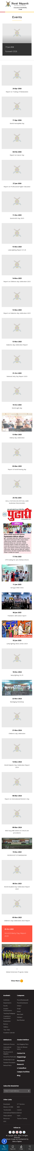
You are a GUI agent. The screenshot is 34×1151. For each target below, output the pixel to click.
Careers (19, 1110)
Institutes (6, 1000)
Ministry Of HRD (8, 1107)
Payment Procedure (9, 1062)
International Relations (10, 1112)
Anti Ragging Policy (22, 1044)
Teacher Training (22, 1118)
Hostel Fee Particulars (9, 1057)
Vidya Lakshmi (7, 1115)
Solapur (19, 1005)
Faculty (5, 1005)
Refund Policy (7, 1065)
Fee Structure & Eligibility (8, 1053)
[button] (4, 1141)
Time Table (6, 1030)
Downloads (6, 1104)
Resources (6, 1118)
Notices (5, 1024)
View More (15, 981)
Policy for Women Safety (22, 1048)
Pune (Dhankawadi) (22, 1000)
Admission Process (9, 1044)
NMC (18, 1107)
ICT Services (21, 1104)
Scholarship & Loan (9, 1059)
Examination (7, 1021)
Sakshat (19, 1112)
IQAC (18, 1115)
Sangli (18, 1008)
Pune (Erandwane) (22, 1003)
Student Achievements (7, 1009)
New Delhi (20, 1014)
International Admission (7, 1048)
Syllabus (5, 1027)
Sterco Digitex (17, 1141)
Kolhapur (19, 1017)
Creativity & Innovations (6, 1017)
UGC (4, 1121)
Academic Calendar (9, 1032)
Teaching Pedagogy (9, 1013)
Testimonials (7, 1110)
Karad (18, 1011)
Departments (7, 1003)
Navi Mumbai (20, 1020)
